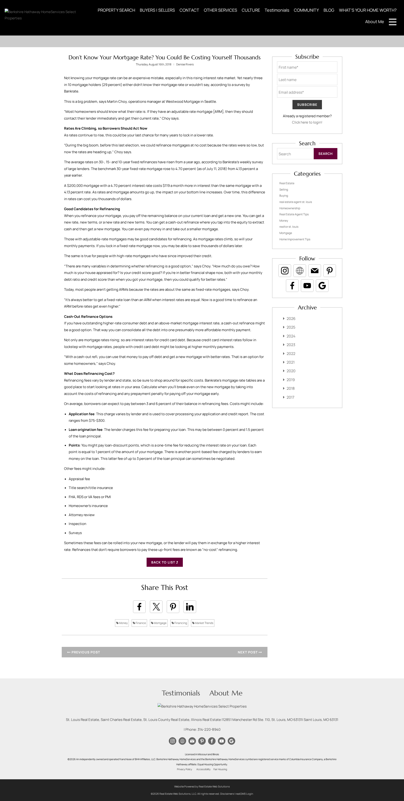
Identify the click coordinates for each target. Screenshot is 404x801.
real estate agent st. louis (295, 202)
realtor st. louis (288, 227)
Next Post (248, 652)
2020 (291, 370)
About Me (374, 21)
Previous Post (85, 652)
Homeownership (289, 208)
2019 (291, 379)
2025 (291, 327)
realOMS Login (244, 793)
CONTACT (189, 10)
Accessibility (203, 769)
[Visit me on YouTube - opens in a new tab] (307, 285)
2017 (290, 397)
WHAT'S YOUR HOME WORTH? (368, 10)
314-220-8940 (209, 729)
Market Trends (204, 623)
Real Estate (286, 183)
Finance (140, 623)
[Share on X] (156, 606)
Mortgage (159, 623)
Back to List (163, 562)
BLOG (329, 10)
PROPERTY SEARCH (116, 10)
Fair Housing (220, 769)
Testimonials (277, 10)
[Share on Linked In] (190, 606)
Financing (180, 623)
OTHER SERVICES (220, 10)
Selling (283, 189)
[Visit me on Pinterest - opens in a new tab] (329, 270)
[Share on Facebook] (139, 606)
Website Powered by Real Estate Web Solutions (202, 786)
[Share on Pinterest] (173, 606)
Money (123, 623)
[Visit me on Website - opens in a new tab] (299, 270)
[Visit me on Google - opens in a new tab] (322, 285)
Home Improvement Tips (294, 239)
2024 (291, 336)
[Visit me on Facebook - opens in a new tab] (292, 285)
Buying (283, 196)
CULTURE (251, 10)
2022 (291, 353)
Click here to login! (307, 122)
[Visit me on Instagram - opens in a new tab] (284, 270)
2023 (291, 344)
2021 (291, 362)
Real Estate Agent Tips (294, 214)
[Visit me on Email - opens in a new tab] (314, 270)
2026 (291, 318)
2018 (291, 388)
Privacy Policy (184, 769)
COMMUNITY (306, 10)
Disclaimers (227, 793)
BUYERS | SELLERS (157, 10)
